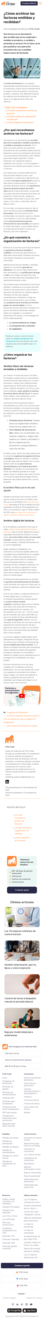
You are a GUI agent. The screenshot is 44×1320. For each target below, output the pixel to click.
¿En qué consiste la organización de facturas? (21, 118)
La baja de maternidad (29, 1231)
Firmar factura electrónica (30, 1084)
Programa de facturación (17, 712)
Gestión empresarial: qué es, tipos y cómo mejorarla (32, 1207)
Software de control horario (32, 1139)
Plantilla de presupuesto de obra (9, 1163)
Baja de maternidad (32, 1172)
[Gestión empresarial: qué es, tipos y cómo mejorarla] (22, 951)
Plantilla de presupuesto (7, 1142)
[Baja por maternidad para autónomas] (22, 1018)
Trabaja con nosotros (34, 1298)
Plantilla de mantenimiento (8, 1151)
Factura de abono (32, 1103)
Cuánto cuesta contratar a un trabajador (8, 1201)
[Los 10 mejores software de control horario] (22, 917)
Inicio (4, 1078)
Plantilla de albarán (10, 1147)
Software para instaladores (8, 1102)
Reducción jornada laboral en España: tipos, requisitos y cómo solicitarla (32, 1250)
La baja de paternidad (28, 1225)
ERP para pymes (9, 1112)
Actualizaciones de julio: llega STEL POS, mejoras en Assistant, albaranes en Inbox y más (32, 1237)
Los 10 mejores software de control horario (32, 1201)
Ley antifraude (8, 1219)
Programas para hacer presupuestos (10, 1108)
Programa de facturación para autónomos (9, 1118)
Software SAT (8, 1098)
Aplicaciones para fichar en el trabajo (32, 1144)
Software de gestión (7, 1088)
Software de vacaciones (29, 1150)
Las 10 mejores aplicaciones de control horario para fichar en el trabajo (32, 1256)
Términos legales (9, 1298)
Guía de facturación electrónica (32, 1079)
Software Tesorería (10, 1239)
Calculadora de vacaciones (30, 1159)
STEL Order (10, 747)
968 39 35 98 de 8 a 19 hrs (15, 1066)
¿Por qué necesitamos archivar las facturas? (21, 112)
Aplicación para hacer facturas (8, 1125)
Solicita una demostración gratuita (18, 1060)
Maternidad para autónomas (31, 1180)
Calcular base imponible (8, 1211)
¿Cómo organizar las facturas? (20, 122)
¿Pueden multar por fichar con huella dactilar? (32, 1244)
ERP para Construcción (8, 1223)
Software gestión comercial (9, 1247)
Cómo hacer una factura (31, 1108)
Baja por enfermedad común (32, 1168)
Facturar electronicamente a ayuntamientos (32, 1091)
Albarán (27, 1112)
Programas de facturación (8, 1082)
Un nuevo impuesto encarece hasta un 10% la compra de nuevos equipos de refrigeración (22, 719)
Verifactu (28, 1097)
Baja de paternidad (32, 1176)
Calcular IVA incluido (11, 1207)
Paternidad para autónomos (31, 1186)
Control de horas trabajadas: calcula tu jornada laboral (32, 1213)
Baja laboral (29, 1163)
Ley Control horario (32, 1154)
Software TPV (8, 1236)
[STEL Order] (8, 3)
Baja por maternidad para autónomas (32, 1219)
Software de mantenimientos (9, 1093)
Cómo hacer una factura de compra (22, 726)
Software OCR (8, 1243)
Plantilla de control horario (10, 1157)
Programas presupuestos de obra (9, 1230)
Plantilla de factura (10, 1138)
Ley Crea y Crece (9, 1216)
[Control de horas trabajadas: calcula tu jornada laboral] (22, 984)
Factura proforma (31, 1100)
